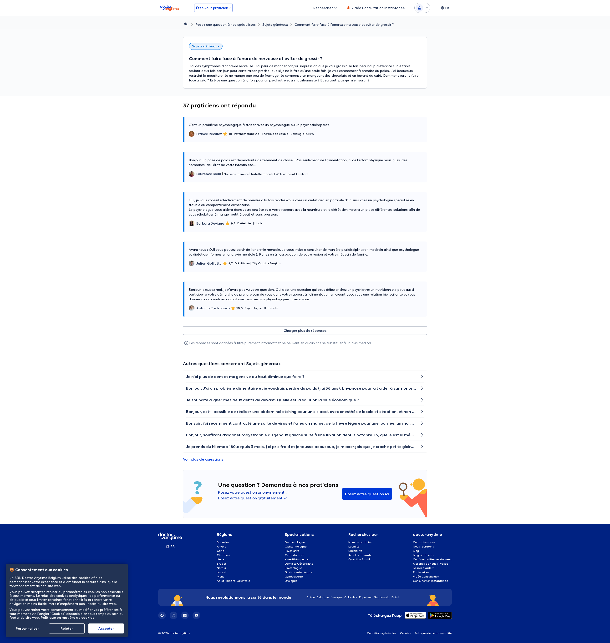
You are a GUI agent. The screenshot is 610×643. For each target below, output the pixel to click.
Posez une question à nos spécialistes (225, 24)
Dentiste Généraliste (299, 563)
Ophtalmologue (295, 546)
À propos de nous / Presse (430, 563)
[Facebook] (162, 615)
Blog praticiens (423, 555)
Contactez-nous (424, 542)
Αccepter (106, 628)
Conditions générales (381, 633)
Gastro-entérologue (298, 572)
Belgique (323, 597)
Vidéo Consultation (426, 576)
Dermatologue (295, 542)
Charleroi (223, 555)
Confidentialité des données (432, 559)
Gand (220, 551)
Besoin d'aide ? (423, 568)
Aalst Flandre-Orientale (233, 581)
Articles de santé (360, 555)
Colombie (350, 597)
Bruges (222, 563)
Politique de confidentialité (433, 633)
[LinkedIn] (185, 615)
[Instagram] (173, 615)
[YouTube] (196, 615)
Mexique (336, 597)
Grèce (310, 597)
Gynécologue (294, 576)
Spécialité (355, 551)
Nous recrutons (423, 546)
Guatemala (382, 597)
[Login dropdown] (422, 8)
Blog (416, 551)
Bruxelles (223, 542)
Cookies (405, 633)
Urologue (291, 581)
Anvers (221, 546)
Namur (221, 568)
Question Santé (359, 559)
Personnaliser (27, 628)
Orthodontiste (295, 555)
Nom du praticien (360, 542)
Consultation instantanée (430, 581)
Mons (220, 576)
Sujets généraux (275, 24)
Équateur (365, 597)
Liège (220, 559)
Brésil (395, 597)
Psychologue (293, 568)
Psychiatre (292, 551)
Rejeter (67, 628)
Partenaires (421, 572)
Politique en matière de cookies (67, 617)
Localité (353, 546)
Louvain (222, 572)
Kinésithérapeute (296, 559)
